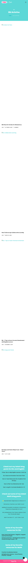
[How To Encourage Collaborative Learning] (14, 181)
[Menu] (25, 2)
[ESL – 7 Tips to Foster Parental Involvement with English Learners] (14, 289)
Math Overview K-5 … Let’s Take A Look (14, 517)
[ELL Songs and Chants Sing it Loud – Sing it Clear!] (14, 398)
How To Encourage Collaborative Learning (13, 232)
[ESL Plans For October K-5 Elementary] (14, 73)
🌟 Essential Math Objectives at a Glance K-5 (14, 501)
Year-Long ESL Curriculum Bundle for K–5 (14, 487)
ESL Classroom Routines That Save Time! (14, 475)
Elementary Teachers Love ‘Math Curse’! (14, 504)
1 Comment (16, 127)
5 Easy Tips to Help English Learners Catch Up (14, 472)
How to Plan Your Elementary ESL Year (14, 484)
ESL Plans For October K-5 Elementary (12, 124)
